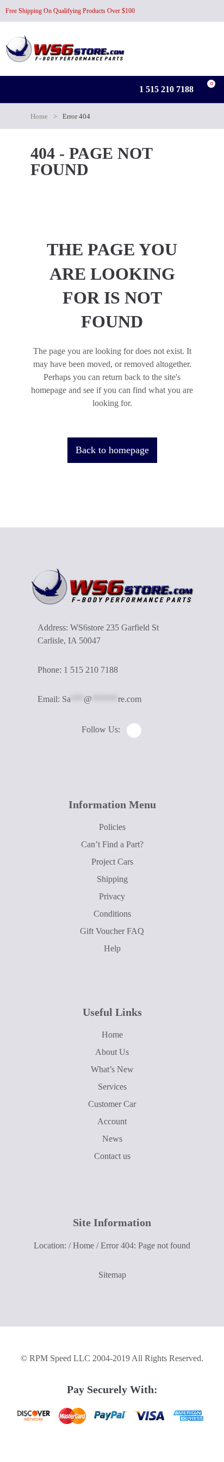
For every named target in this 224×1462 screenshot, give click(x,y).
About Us (112, 1052)
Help (112, 948)
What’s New (112, 1069)
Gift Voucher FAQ (112, 931)
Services (112, 1086)
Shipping (112, 879)
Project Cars (112, 861)
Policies (112, 827)
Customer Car (112, 1104)
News (112, 1138)
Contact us (112, 1156)
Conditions (112, 913)
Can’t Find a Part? (112, 844)
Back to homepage (112, 450)
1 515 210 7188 (165, 89)
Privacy (112, 896)
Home (39, 116)
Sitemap (112, 1274)
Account (112, 1121)
